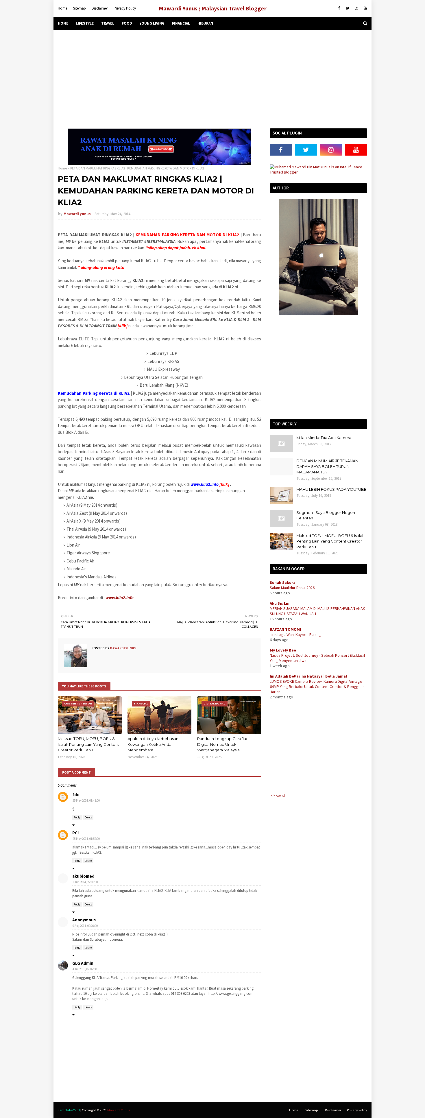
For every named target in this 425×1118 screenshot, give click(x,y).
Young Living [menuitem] (152, 23)
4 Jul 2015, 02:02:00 (85, 969)
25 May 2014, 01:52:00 (86, 839)
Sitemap (79, 8)
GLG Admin (82, 963)
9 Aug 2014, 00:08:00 (85, 926)
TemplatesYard (69, 1110)
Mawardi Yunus (118, 1110)
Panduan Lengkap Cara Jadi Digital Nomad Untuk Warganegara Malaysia (223, 744)
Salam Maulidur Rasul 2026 (292, 587)
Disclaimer (100, 8)
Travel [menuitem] (107, 23)
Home (62, 8)
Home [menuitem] (63, 23)
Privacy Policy (125, 8)
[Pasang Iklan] (159, 163)
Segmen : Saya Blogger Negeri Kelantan (325, 515)
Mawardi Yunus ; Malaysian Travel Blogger (213, 8)
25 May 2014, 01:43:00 (86, 800)
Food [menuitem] (127, 23)
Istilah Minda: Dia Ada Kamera (323, 437)
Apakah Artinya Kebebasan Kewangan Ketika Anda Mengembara (153, 744)
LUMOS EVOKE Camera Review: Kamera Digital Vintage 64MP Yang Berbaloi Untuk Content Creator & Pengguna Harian (317, 686)
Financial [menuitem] (181, 23)
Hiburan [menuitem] (205, 23)
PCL (76, 832)
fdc (75, 794)
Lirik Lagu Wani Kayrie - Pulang (295, 634)
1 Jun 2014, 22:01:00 (85, 882)
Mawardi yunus (77, 213)
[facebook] (339, 8)
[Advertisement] (212, 79)
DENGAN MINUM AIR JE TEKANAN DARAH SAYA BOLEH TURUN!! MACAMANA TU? (327, 466)
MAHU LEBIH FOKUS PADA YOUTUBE (331, 489)
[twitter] (347, 8)
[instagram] (357, 8)
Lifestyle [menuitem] (85, 23)
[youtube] (365, 8)
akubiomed (83, 876)
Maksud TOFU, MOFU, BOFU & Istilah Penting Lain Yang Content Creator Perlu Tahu (88, 744)
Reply (77, 817)
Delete (88, 817)
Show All (278, 795)
